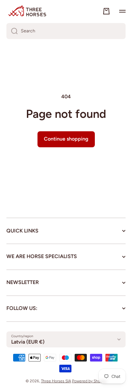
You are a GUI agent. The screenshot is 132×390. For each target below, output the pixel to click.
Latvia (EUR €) (28, 342)
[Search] (12, 31)
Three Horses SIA (56, 381)
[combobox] (66, 31)
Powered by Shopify (89, 381)
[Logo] (27, 11)
